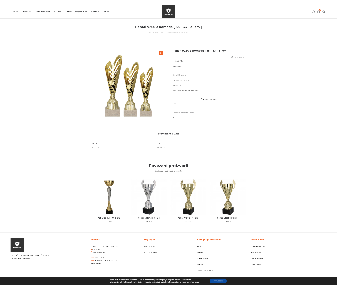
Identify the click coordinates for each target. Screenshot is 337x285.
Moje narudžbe (149, 246)
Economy (184, 113)
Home (150, 32)
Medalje (200, 252)
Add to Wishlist (175, 104)
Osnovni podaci (256, 264)
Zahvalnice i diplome (205, 270)
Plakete (200, 264)
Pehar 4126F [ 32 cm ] (227, 218)
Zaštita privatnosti (258, 246)
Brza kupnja (109, 196)
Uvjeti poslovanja (257, 252)
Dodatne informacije (168, 134)
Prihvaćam (218, 281)
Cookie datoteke (257, 258)
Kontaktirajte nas (150, 252)
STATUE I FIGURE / (34, 255)
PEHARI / (14, 255)
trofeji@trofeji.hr (99, 252)
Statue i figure (202, 258)
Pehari (191, 113)
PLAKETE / (46, 255)
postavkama (193, 282)
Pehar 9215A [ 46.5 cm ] (109, 218)
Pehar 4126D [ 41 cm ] (188, 218)
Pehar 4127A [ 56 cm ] (149, 218)
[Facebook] (14, 263)
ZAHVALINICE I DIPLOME (20, 258)
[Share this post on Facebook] (173, 117)
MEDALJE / (22, 255)
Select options (109, 205)
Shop (157, 32)
